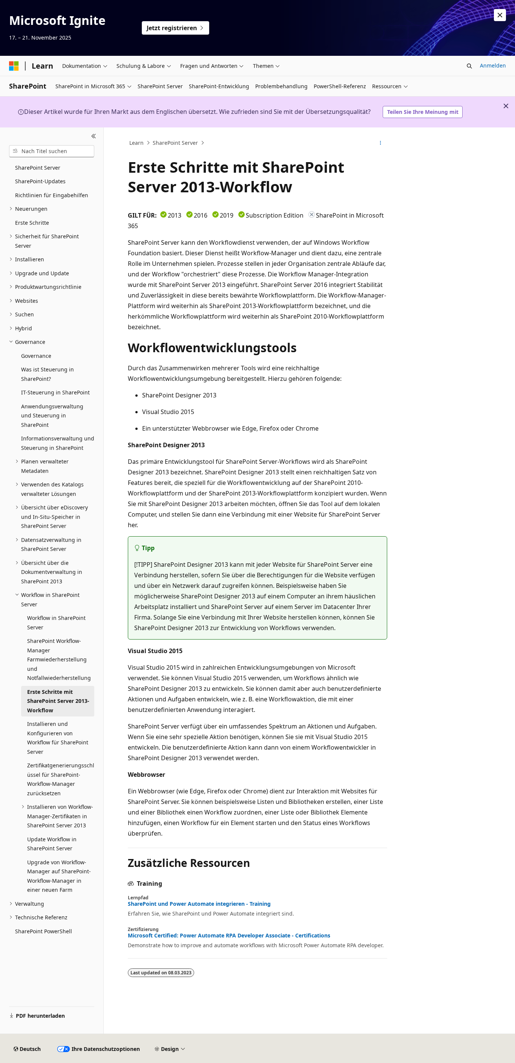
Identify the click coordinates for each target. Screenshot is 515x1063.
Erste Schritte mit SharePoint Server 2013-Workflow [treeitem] (58, 701)
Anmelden (493, 65)
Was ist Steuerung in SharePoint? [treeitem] (47, 374)
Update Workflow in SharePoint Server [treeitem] (52, 844)
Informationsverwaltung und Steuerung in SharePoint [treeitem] (57, 443)
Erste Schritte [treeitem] (32, 222)
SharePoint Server (175, 142)
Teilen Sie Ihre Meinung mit (422, 111)
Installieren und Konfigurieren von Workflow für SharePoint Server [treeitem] (57, 737)
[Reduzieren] (93, 136)
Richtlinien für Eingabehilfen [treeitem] (51, 195)
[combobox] (51, 151)
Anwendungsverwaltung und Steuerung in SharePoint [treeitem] (52, 415)
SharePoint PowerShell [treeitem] (43, 931)
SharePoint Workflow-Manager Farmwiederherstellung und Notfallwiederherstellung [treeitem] (59, 659)
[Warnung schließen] (500, 15)
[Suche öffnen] (469, 66)
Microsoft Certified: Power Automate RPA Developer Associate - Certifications (229, 935)
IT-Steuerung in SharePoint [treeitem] (55, 392)
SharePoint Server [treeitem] (37, 167)
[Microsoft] (14, 66)
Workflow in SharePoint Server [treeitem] (56, 622)
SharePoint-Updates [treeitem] (40, 181)
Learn (136, 142)
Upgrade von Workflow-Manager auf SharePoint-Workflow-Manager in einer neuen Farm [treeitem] (59, 876)
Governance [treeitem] (36, 355)
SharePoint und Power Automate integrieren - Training (199, 903)
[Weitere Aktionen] (380, 143)
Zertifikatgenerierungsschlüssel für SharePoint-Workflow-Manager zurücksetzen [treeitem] (60, 779)
